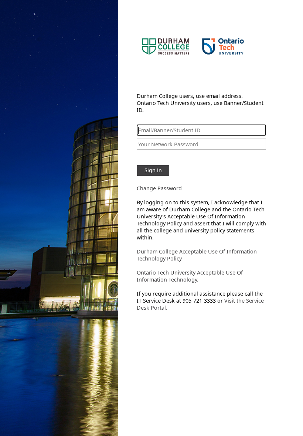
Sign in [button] (153, 170)
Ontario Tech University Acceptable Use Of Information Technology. (190, 276)
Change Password (159, 188)
